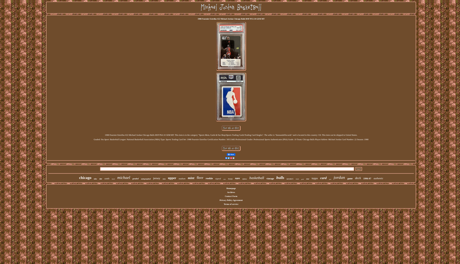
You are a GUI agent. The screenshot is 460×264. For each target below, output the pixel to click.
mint (191, 178)
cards (106, 178)
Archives (231, 192)
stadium (182, 178)
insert (113, 179)
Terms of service (231, 204)
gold (302, 179)
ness (164, 179)
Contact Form (231, 196)
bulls (280, 177)
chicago (85, 177)
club (224, 179)
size (100, 179)
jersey (156, 178)
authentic (378, 178)
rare (237, 178)
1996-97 (367, 178)
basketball (256, 178)
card (323, 178)
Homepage (231, 188)
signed (218, 179)
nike (95, 179)
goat (330, 179)
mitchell (290, 179)
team (297, 179)
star (307, 179)
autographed (146, 179)
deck (358, 178)
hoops (230, 179)
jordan (339, 177)
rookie (209, 178)
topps (315, 178)
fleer (200, 177)
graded (135, 179)
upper (172, 178)
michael (123, 177)
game (350, 179)
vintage (270, 178)
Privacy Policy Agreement (231, 200)
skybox (244, 179)
